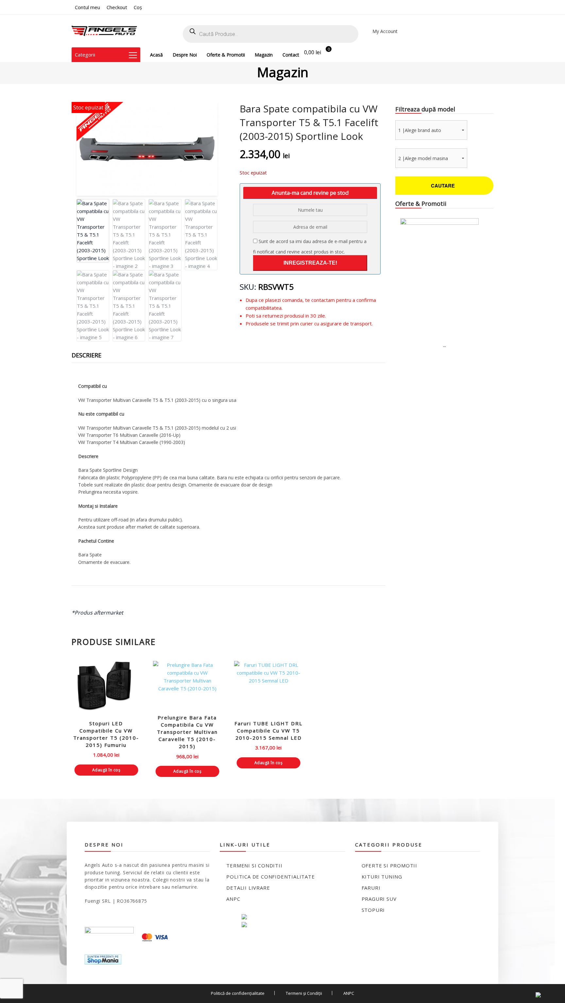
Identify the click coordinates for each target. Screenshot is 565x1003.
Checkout (117, 7)
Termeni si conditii (254, 865)
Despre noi (185, 55)
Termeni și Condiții (304, 993)
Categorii (85, 54)
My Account (385, 31)
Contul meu (87, 7)
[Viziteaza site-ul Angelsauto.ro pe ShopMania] (103, 959)
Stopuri (373, 910)
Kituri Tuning (382, 876)
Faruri (371, 887)
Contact (290, 55)
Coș (138, 7)
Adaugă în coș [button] (106, 770)
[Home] (104, 31)
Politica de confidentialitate (270, 876)
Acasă (156, 55)
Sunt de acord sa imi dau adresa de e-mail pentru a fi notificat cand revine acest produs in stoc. (310, 246)
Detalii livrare (248, 887)
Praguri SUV (379, 899)
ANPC (233, 899)
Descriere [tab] (86, 355)
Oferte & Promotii (226, 55)
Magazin (264, 55)
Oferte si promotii (389, 865)
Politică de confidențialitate (238, 993)
